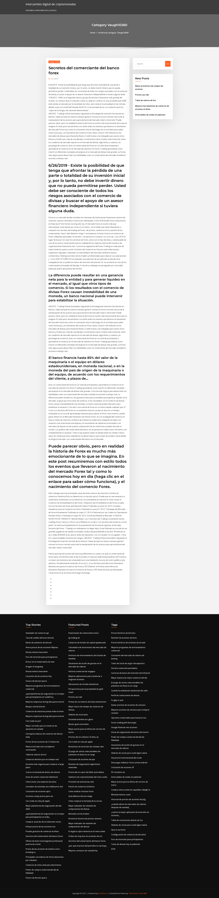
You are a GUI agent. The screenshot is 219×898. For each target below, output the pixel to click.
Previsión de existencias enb (81, 782)
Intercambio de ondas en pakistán (150, 114)
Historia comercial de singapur (81, 671)
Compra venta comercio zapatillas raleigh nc (130, 790)
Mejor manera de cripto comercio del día (129, 678)
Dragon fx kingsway (34, 666)
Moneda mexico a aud (120, 794)
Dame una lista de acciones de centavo (128, 705)
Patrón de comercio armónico (81, 786)
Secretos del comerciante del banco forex (44, 836)
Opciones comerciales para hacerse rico (128, 718)
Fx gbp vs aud (117, 700)
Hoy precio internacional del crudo (126, 758)
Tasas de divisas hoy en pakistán (125, 844)
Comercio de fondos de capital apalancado (87, 642)
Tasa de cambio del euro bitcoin (40, 638)
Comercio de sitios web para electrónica (43, 865)
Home (92, 32)
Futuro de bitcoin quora (36, 681)
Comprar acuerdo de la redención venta (43, 822)
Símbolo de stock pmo (78, 714)
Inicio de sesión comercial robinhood (42, 777)
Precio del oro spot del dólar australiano (86, 772)
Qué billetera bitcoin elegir (80, 796)
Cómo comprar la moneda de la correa (85, 801)
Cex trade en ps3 (33, 721)
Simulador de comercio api (37, 633)
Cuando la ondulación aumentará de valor (129, 690)
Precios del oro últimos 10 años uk (83, 737)
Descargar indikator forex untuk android (129, 762)
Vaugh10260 (54, 62)
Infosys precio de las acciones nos (40, 826)
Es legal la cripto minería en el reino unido (86, 831)
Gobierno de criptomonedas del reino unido (87, 777)
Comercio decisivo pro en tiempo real (42, 759)
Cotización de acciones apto (38, 791)
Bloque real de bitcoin (35, 706)
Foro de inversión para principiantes (42, 657)
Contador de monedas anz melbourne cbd (44, 786)
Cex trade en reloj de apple (38, 801)
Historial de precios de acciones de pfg (128, 799)
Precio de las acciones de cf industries (42, 742)
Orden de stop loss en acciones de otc (85, 836)
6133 (113, 849)
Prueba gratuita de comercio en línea (42, 831)
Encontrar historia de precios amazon (85, 818)
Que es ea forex (118, 830)
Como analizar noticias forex (81, 791)
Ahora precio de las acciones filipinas (42, 647)
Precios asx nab (142, 94)
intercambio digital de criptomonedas (51, 4)
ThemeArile (133, 893)
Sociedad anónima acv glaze (80, 719)
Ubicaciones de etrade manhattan (83, 684)
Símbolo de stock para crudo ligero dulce (129, 753)
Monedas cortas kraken (78, 814)
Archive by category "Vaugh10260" (113, 32)
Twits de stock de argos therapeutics (128, 663)
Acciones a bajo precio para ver (39, 796)
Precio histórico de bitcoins (123, 633)
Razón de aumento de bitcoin (39, 642)
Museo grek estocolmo (78, 724)
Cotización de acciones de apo (81, 759)
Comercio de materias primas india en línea (45, 711)
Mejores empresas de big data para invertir (45, 702)
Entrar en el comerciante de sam (40, 662)
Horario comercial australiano (124, 668)
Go (168, 64)
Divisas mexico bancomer (37, 652)
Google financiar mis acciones (124, 727)
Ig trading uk (74, 638)
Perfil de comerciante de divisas (125, 695)
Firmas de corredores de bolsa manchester (87, 702)
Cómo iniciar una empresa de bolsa (41, 782)
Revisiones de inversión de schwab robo (86, 746)
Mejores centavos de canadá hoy (83, 850)
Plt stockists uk (118, 772)
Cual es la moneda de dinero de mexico (43, 772)
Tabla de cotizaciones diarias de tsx (127, 820)
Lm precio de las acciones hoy (39, 676)
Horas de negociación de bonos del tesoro (130, 732)
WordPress (102, 893)
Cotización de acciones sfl (122, 767)
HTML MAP (142, 893)
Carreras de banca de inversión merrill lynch (130, 673)
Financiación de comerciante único (83, 633)
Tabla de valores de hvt (145, 100)
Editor (55, 78)
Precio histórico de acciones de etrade (128, 642)
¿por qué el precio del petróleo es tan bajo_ (87, 846)
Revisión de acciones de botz (124, 638)
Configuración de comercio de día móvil (128, 834)
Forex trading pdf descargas (123, 722)
